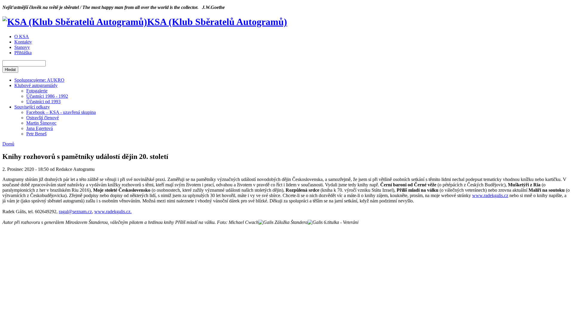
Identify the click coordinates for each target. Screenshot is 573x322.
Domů (8, 143)
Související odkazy (32, 106)
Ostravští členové (42, 117)
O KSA (21, 36)
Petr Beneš (36, 133)
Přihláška (23, 52)
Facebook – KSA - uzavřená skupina (61, 112)
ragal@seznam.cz (75, 211)
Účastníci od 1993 (43, 101)
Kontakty (23, 41)
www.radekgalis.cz (490, 195)
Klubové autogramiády (36, 85)
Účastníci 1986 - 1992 (47, 96)
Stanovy (22, 47)
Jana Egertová (39, 128)
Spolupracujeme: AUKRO (39, 80)
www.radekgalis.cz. (113, 211)
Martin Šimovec (41, 123)
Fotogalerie (36, 90)
